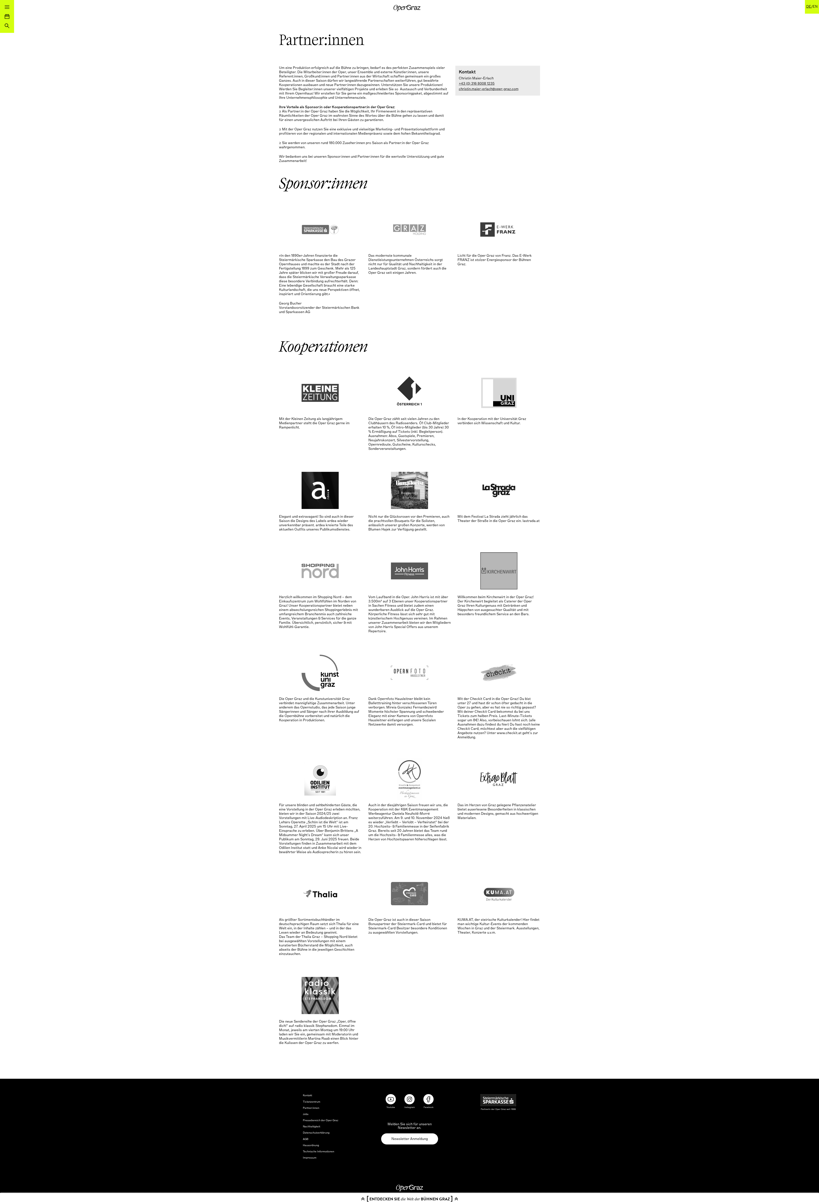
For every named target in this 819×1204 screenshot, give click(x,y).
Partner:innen (311, 1107)
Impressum (310, 1157)
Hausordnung (311, 1145)
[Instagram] (409, 1099)
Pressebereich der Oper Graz (320, 1120)
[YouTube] (391, 1099)
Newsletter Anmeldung (409, 1139)
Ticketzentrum (311, 1101)
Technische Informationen (318, 1151)
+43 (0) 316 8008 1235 (477, 84)
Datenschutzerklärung (316, 1132)
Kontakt (307, 1095)
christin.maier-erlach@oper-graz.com (488, 89)
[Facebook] (428, 1099)
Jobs (305, 1114)
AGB (305, 1139)
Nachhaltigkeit (311, 1126)
